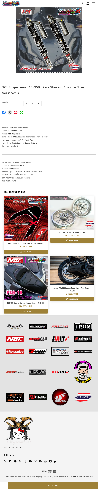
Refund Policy (31, 477)
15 (59, 72)
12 (52, 72)
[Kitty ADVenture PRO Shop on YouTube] (30, 462)
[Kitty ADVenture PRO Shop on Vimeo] (35, 462)
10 (48, 72)
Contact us (74, 477)
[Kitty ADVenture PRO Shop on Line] (50, 462)
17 (64, 72)
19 (69, 72)
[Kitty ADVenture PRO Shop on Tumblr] (25, 462)
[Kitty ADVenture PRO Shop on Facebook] (10, 462)
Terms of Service (10, 477)
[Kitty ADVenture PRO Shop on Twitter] (5, 462)
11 (50, 72)
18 (67, 72)
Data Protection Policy (86, 477)
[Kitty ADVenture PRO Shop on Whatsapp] (45, 462)
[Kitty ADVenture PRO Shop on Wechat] (40, 462)
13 (55, 72)
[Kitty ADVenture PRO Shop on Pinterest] (15, 462)
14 (57, 72)
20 (71, 72)
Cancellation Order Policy (62, 477)
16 (62, 72)
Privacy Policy (21, 477)
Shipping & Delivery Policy (44, 477)
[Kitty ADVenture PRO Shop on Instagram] (20, 462)
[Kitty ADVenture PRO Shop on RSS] (55, 462)
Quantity (5, 102)
